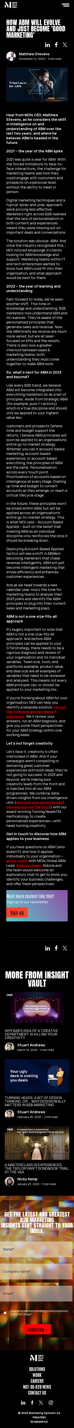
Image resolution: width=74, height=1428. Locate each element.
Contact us (37, 1392)
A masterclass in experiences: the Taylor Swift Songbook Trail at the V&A (36, 1168)
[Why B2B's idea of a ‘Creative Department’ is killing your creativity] (37, 1009)
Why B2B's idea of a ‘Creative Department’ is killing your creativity (31, 1034)
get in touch (17, 860)
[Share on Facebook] (56, 45)
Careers (37, 1380)
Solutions (37, 1369)
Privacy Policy (39, 1417)
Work (37, 1375)
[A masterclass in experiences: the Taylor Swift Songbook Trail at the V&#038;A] (37, 1143)
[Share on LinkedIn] (47, 45)
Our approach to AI (39, 1421)
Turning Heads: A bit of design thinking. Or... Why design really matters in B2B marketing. (35, 1101)
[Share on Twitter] (65, 45)
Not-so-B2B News (37, 1386)
